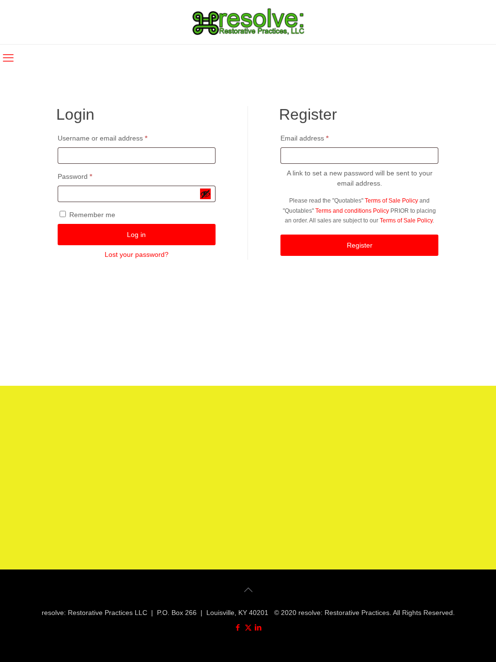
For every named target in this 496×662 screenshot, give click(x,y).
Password (89, 176)
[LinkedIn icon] (258, 627)
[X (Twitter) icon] (248, 627)
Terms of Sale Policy (391, 200)
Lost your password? (137, 254)
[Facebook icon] (238, 627)
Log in (136, 234)
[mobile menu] (8, 58)
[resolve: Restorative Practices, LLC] (248, 22)
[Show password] (205, 194)
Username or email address (116, 138)
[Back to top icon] (248, 590)
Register (359, 245)
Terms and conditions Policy (352, 210)
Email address (318, 138)
